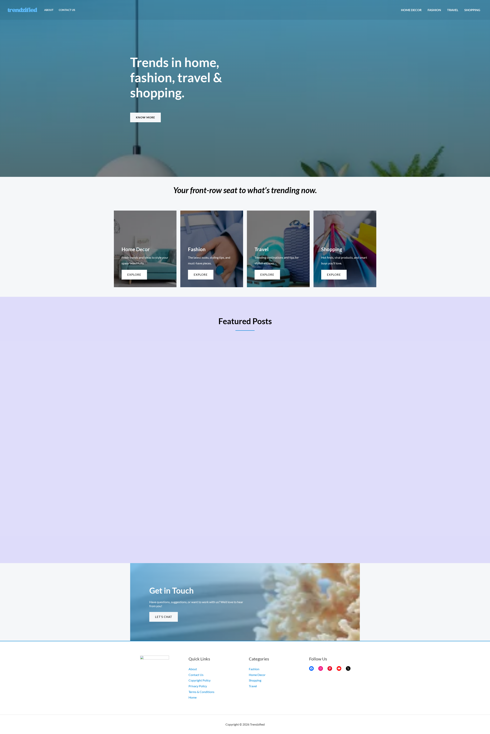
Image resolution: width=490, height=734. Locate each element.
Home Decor (411, 10)
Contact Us (67, 9)
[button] (145, 117)
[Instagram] (320, 668)
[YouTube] (339, 668)
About (48, 9)
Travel (452, 10)
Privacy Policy (198, 686)
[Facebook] (311, 668)
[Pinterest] (329, 668)
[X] (348, 668)
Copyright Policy (200, 680)
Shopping (472, 10)
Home (193, 697)
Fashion (434, 10)
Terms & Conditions (201, 692)
